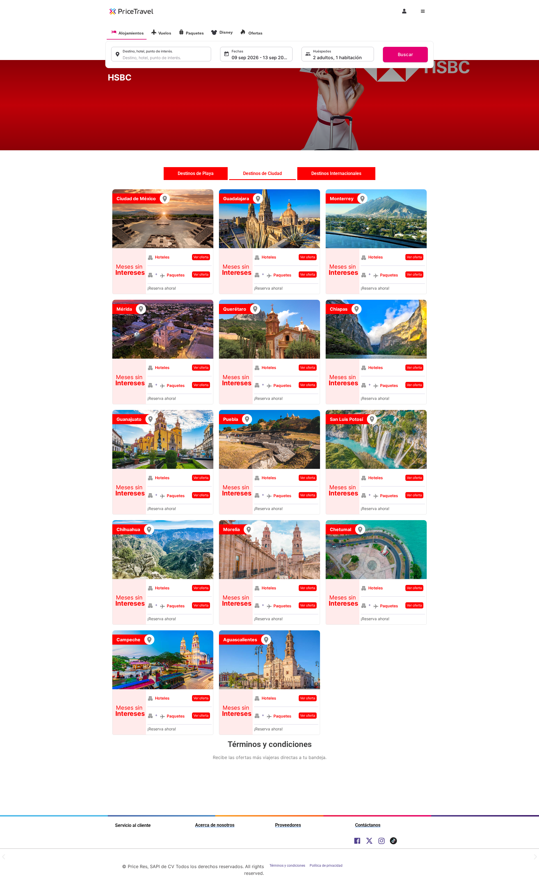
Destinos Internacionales (336, 173)
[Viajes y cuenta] (405, 11)
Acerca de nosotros (214, 825)
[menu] (423, 11)
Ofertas (254, 33)
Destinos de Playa (196, 173)
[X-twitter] (369, 840)
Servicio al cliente (133, 825)
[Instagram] (381, 840)
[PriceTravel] (131, 11)
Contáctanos (367, 825)
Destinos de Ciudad (262, 173)
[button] (149, 825)
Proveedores (288, 825)
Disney (225, 32)
